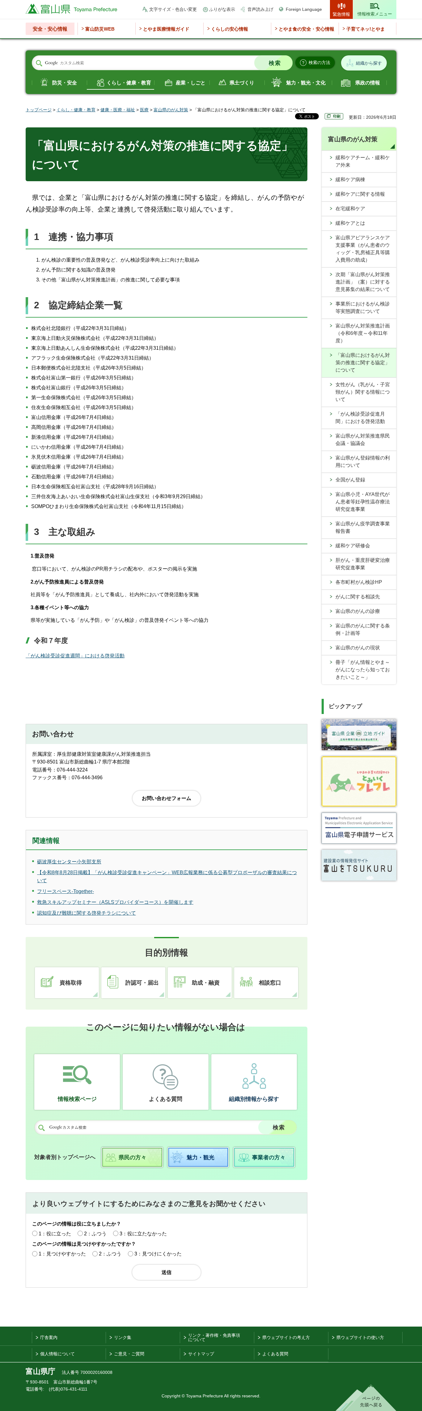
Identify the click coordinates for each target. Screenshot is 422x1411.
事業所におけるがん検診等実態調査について (362, 307)
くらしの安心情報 (229, 29)
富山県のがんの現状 (357, 647)
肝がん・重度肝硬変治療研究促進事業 (362, 564)
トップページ (39, 109)
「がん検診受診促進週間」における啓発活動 (75, 655)
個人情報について (57, 1353)
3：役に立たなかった (143, 1233)
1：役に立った (55, 1233)
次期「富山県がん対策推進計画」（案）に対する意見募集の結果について (362, 282)
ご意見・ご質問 (129, 1353)
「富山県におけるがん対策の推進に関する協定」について (362, 363)
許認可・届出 (142, 983)
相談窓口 (270, 983)
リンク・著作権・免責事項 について (214, 1337)
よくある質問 (165, 1099)
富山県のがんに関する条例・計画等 (362, 629)
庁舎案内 (48, 1337)
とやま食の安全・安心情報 (306, 29)
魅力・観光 (200, 1157)
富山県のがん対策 (171, 109)
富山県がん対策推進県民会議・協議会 (362, 439)
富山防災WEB (100, 29)
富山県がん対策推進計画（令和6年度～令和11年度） (362, 333)
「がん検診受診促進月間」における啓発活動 (360, 417)
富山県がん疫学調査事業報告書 (362, 527)
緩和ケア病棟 (350, 179)
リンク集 (122, 1337)
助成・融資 (206, 983)
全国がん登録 (350, 479)
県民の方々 (132, 1157)
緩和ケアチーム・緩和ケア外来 (362, 161)
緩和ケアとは (350, 223)
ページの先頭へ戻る (365, 1397)
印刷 (336, 116)
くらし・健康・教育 (129, 82)
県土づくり (242, 82)
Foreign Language (304, 9)
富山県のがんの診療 (357, 611)
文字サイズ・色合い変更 (173, 9)
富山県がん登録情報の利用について (362, 461)
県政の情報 (367, 82)
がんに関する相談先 (357, 596)
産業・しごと (190, 82)
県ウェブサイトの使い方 (360, 1337)
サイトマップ (201, 1353)
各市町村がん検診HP (358, 582)
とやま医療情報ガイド (166, 29)
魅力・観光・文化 (306, 82)
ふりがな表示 (222, 9)
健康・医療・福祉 (117, 109)
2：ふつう (95, 1233)
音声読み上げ (260, 9)
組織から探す (369, 63)
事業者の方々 (268, 1157)
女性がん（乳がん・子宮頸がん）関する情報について (362, 392)
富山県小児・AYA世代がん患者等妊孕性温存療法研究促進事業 (362, 502)
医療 (144, 109)
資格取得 (71, 983)
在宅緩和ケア (350, 208)
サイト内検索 (39, 63)
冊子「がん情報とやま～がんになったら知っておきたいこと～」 (362, 670)
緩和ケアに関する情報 (360, 194)
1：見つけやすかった (62, 1253)
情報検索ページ (77, 1099)
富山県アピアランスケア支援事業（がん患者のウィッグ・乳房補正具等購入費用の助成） (362, 249)
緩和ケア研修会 (352, 545)
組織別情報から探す (254, 1099)
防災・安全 (64, 82)
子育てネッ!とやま (365, 29)
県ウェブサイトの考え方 (286, 1337)
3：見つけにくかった (158, 1253)
